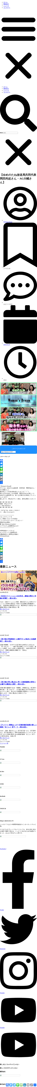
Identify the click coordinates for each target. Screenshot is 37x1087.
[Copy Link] (18, 479)
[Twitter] (18, 466)
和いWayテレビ (4, 609)
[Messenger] (18, 463)
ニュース (6, 6)
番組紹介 (6, 4)
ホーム (5, 2)
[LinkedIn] (18, 474)
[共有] (18, 482)
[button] (18, 47)
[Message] (18, 471)
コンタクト (6, 7)
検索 (1, 132)
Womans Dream (7, 222)
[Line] (18, 468)
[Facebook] (18, 460)
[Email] (18, 477)
